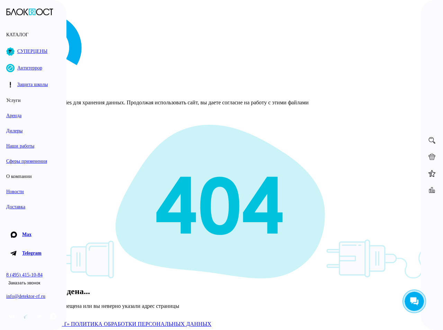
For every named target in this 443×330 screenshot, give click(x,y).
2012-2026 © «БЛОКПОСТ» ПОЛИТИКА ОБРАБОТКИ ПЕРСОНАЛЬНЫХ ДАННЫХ (107, 324)
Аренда (13, 115)
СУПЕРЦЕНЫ (32, 51)
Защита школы (32, 84)
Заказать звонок (24, 283)
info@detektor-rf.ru (25, 296)
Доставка (15, 206)
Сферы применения (26, 161)
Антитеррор (29, 67)
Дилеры (14, 130)
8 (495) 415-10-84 (24, 274)
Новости (15, 191)
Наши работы (20, 146)
